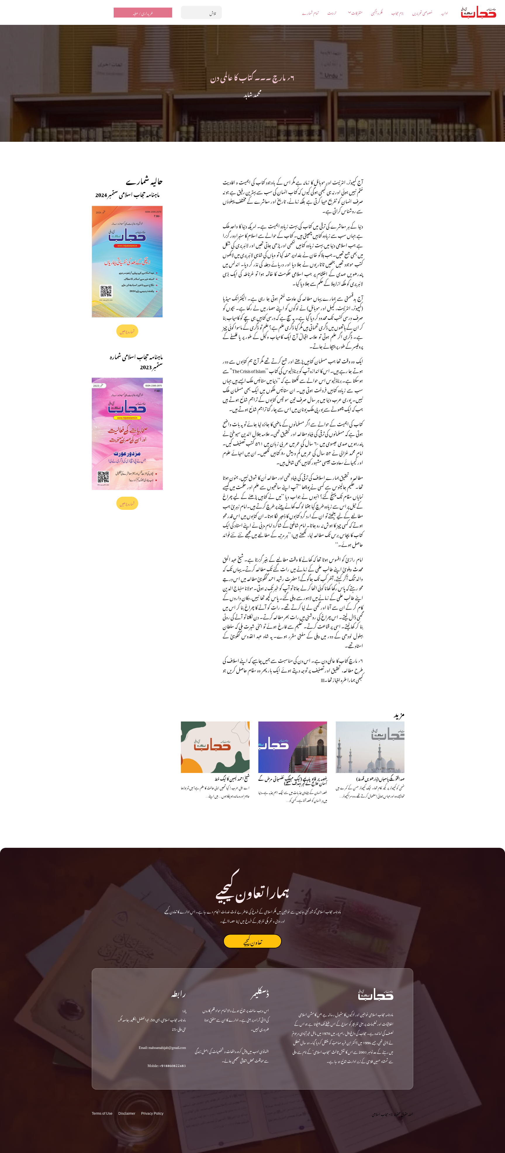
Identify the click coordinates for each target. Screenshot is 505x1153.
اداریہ (444, 12)
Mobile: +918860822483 (167, 1064)
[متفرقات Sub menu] (349, 12)
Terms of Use (102, 1113)
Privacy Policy (152, 1113)
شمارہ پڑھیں (127, 331)
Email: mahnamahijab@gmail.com (162, 1046)
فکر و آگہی (377, 12)
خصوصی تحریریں (422, 12)
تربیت (331, 12)
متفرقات (356, 12)
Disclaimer (126, 1113)
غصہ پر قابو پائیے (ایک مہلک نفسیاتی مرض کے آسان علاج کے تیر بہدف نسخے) (292, 780)
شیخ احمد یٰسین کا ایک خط (232, 778)
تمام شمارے (310, 12)
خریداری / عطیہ (143, 12)
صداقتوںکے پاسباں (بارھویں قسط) (380, 778)
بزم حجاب (397, 12)
